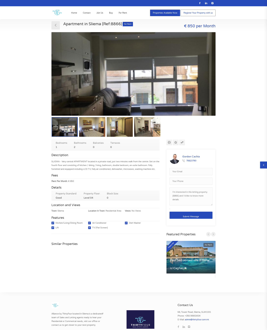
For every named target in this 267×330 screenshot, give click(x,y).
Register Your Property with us (198, 13)
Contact (87, 13)
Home (74, 13)
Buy (111, 13)
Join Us (99, 13)
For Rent (123, 13)
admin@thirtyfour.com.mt (197, 319)
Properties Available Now (165, 13)
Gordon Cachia (191, 156)
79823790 (191, 160)
